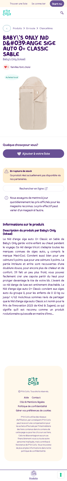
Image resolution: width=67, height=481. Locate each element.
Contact (36, 397)
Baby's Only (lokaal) (14, 59)
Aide (26, 397)
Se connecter (39, 3)
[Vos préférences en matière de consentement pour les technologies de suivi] (60, 474)
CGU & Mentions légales (32, 401)
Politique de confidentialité (32, 406)
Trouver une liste (18, 3)
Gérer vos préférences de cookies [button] (33, 410)
